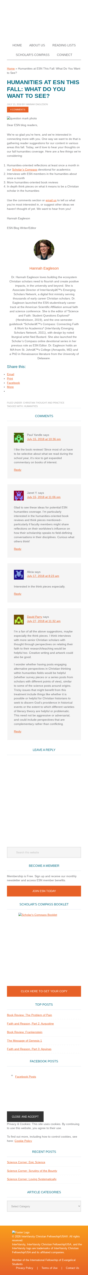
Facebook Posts (44, 1061)
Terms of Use (50, 1268)
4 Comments (17, 109)
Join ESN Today (44, 891)
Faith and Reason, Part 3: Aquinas (29, 1049)
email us (51, 200)
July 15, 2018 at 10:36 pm (44, 439)
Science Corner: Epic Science (26, 1162)
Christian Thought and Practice (43, 402)
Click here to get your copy (44, 991)
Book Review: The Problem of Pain (29, 1015)
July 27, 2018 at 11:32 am (44, 621)
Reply (17, 469)
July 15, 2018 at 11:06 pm (44, 497)
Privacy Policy (24, 1268)
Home (11, 68)
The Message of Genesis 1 (24, 1040)
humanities (31, 406)
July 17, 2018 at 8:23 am (43, 576)
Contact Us (72, 1268)
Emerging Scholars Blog (44, 19)
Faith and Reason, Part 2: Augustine (30, 1023)
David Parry (34, 616)
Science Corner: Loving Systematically (31, 1179)
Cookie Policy (23, 1140)
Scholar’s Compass (24, 169)
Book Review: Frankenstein (24, 1032)
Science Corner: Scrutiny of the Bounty (32, 1170)
